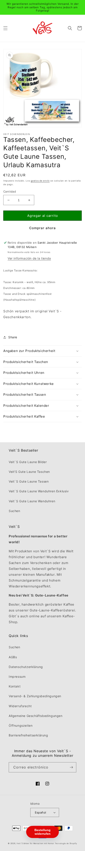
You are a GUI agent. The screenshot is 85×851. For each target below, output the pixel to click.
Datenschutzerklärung (26, 667)
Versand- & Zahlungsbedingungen (35, 696)
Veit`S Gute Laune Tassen (29, 481)
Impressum (17, 676)
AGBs (13, 657)
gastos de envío (40, 180)
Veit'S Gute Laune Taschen (29, 471)
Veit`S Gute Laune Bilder (28, 462)
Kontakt (14, 686)
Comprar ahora (42, 228)
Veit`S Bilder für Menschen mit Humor (35, 843)
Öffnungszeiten (20, 725)
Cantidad (9, 191)
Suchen (14, 511)
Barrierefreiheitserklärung (28, 735)
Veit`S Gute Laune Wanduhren (32, 501)
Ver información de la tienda (29, 258)
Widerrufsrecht (20, 706)
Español (40, 812)
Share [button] (12, 337)
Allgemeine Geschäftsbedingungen (36, 716)
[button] (5, 28)
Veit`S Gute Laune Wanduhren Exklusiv (39, 491)
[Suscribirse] (71, 767)
